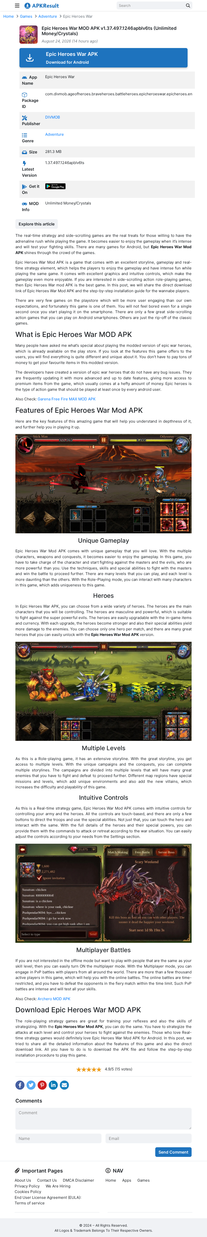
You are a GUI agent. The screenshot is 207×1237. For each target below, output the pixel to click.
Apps (126, 1180)
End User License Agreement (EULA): (48, 1197)
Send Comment (173, 1152)
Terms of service (30, 1203)
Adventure (47, 16)
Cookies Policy (28, 1191)
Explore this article (37, 223)
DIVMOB (52, 117)
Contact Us (47, 1180)
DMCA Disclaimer (78, 1180)
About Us (23, 1180)
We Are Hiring (58, 1186)
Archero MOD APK (54, 998)
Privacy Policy (27, 1186)
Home (8, 16)
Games (26, 16)
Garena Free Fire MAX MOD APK (67, 399)
